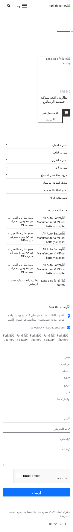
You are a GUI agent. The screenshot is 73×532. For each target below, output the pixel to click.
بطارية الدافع (60, 152)
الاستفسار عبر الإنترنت (50, 116)
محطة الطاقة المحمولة (54, 182)
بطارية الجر (30, 37)
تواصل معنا (63, 399)
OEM (67, 378)
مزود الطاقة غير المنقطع (54, 175)
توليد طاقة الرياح (58, 197)
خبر (68, 392)
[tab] (36, 144)
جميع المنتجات (49, 37)
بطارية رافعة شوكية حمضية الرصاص (54, 99)
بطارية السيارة (59, 145)
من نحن (65, 364)
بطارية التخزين (59, 160)
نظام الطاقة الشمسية (55, 190)
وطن (65, 37)
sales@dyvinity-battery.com (48, 327)
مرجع (67, 385)
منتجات (65, 371)
